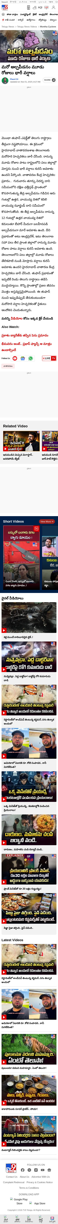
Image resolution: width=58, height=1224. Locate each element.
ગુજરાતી (42, 2)
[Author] (5, 80)
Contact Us (11, 1176)
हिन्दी (13, 2)
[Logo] (5, 7)
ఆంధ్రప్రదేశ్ (43, 14)
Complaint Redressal (13, 1182)
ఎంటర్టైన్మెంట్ (25, 14)
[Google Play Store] (19, 1202)
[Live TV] (45, 8)
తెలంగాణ (54, 14)
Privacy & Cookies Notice (40, 1182)
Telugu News (8, 26)
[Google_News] (23, 358)
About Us (24, 1176)
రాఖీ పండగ (10, 20)
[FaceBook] (22, 1170)
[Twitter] (29, 1170)
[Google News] (49, 1170)
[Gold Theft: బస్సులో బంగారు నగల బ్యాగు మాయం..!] (21, 558)
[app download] (28, 7)
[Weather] (34, 7)
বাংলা (51, 2)
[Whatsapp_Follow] (30, 358)
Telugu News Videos (27, 26)
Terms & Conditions (29, 1188)
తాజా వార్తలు (12, 14)
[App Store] (38, 1204)
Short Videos (13, 521)
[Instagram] (36, 1170)
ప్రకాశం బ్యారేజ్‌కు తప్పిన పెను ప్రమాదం (25, 335)
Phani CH (14, 79)
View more (46, 521)
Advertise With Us (41, 1176)
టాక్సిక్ (20, 20)
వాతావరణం (8, 366)
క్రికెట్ (35, 14)
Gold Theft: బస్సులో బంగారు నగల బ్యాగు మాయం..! (20, 583)
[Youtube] (15, 358)
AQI (40, 7)
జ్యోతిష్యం (43, 20)
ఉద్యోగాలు (31, 20)
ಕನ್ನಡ (23, 2)
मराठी (33, 2)
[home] (3, 14)
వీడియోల (16, 318)
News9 (5, 2)
